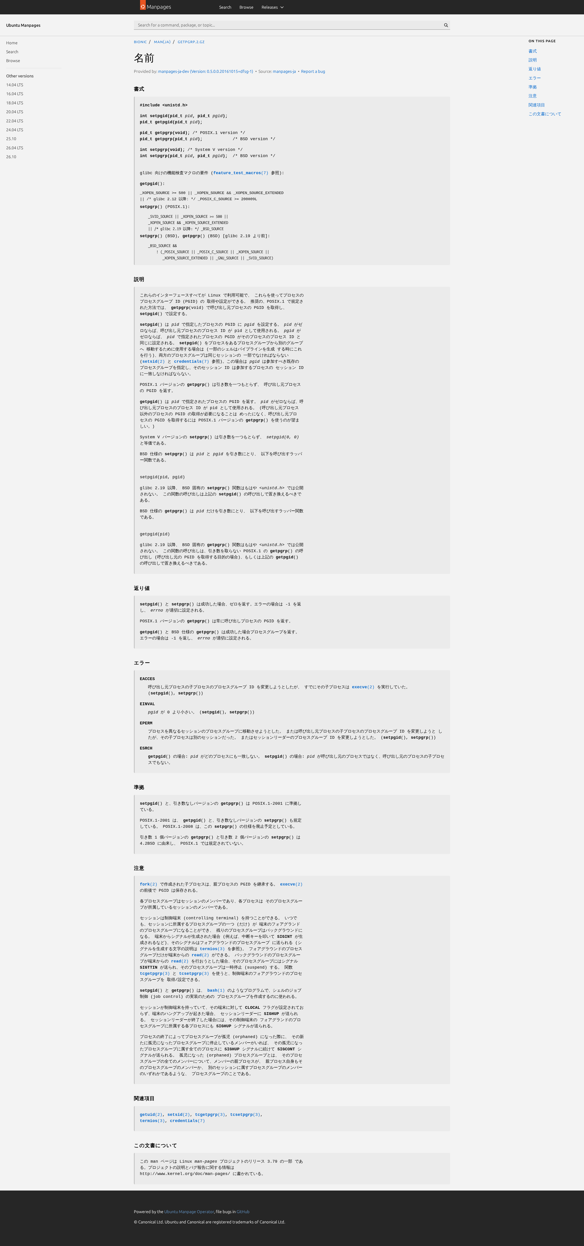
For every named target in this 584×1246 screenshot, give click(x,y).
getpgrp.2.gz (191, 41)
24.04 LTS (14, 129)
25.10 (11, 138)
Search (225, 7)
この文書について (545, 113)
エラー (535, 77)
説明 (533, 59)
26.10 (11, 156)
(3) (212, 949)
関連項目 (537, 104)
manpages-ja (284, 71)
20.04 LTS (14, 111)
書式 (533, 50)
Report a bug (313, 71)
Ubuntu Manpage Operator (189, 1211)
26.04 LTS (14, 147)
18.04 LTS (14, 102)
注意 (533, 95)
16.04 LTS (14, 93)
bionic (140, 41)
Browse (246, 7)
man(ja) (162, 41)
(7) (241, 173)
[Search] (446, 25)
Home (12, 42)
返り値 (535, 68)
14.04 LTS (14, 84)
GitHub (243, 1211)
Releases (270, 7)
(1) (216, 990)
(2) (153, 361)
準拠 (533, 86)
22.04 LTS (14, 120)
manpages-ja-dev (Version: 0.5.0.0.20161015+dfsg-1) (205, 71)
